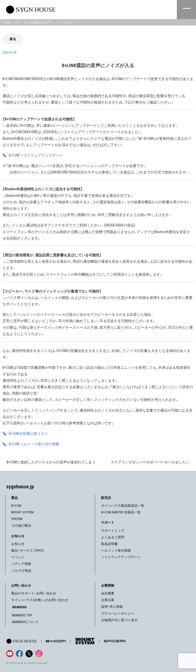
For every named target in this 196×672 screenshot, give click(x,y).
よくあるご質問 (112, 537)
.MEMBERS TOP (21, 615)
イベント (17, 557)
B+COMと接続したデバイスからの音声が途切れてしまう (51, 462)
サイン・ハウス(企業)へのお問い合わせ (39, 600)
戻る (12, 38)
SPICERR (17, 519)
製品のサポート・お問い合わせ (33, 593)
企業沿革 (107, 600)
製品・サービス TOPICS (27, 550)
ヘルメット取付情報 (116, 550)
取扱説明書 (109, 544)
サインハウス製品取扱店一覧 (122, 506)
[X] (29, 653)
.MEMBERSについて (25, 622)
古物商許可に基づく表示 (119, 620)
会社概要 (107, 593)
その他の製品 (21, 525)
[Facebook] (19, 653)
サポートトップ (112, 530)
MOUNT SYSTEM (22, 512)
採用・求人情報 (112, 606)
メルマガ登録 (21, 571)
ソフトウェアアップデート (121, 557)
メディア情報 (21, 564)
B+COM (16, 506)
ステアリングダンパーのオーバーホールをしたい (150, 462)
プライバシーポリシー (117, 613)
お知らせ (17, 544)
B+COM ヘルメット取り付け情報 (34, 444)
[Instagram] (38, 653)
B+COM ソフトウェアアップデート (36, 155)
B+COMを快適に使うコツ (28, 434)
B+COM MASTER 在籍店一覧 (121, 512)
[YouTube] (9, 653)
